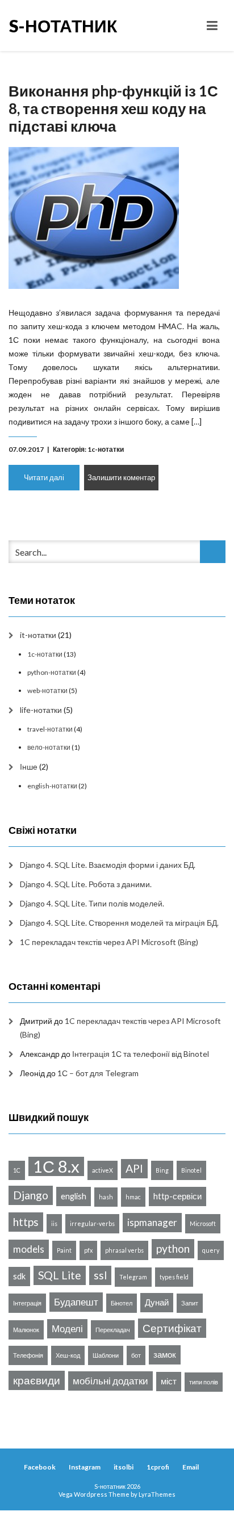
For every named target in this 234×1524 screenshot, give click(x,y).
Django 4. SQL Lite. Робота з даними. (86, 884)
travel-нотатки (50, 729)
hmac (133, 1196)
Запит (189, 1303)
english (73, 1196)
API (134, 1168)
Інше (28, 766)
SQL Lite (59, 1275)
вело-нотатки (48, 747)
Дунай (157, 1302)
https (26, 1221)
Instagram (85, 1467)
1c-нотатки (105, 449)
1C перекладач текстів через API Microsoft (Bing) (109, 942)
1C (16, 1170)
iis (54, 1223)
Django (30, 1195)
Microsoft (203, 1223)
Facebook (40, 1467)
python (173, 1248)
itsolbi (123, 1467)
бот (136, 1355)
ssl (100, 1275)
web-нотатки (47, 690)
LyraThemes (157, 1494)
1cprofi (158, 1467)
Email (190, 1467)
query (210, 1250)
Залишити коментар (121, 477)
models (28, 1249)
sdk (19, 1276)
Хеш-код (68, 1355)
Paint (64, 1250)
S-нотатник (63, 25)
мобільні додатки (110, 1381)
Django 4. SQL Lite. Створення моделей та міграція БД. (119, 922)
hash (106, 1196)
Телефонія (28, 1355)
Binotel (191, 1170)
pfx (88, 1250)
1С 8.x (56, 1166)
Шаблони (106, 1355)
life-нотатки (41, 710)
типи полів (203, 1382)
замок (164, 1354)
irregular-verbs (92, 1223)
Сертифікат (172, 1327)
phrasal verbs (124, 1250)
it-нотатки (38, 635)
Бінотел (121, 1303)
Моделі (67, 1328)
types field (174, 1277)
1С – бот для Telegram (98, 1073)
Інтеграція (27, 1303)
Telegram (133, 1277)
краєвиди (36, 1380)
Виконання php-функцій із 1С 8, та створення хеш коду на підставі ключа (113, 108)
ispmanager (152, 1222)
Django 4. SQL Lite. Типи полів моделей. (92, 903)
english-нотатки (52, 786)
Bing (162, 1170)
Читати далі (44, 477)
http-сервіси (177, 1196)
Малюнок (26, 1329)
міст (169, 1381)
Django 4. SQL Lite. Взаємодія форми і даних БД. (107, 865)
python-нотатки (51, 672)
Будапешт (76, 1302)
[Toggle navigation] (212, 25)
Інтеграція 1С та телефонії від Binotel (140, 1054)
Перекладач (112, 1329)
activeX (102, 1170)
